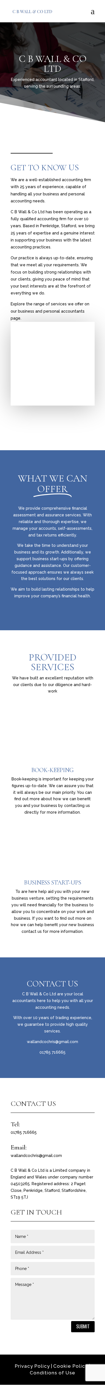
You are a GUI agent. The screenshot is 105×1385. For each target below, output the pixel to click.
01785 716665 (52, 1052)
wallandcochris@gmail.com (52, 1041)
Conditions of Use (52, 1373)
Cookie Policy (70, 1366)
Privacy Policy (32, 1366)
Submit (83, 1326)
